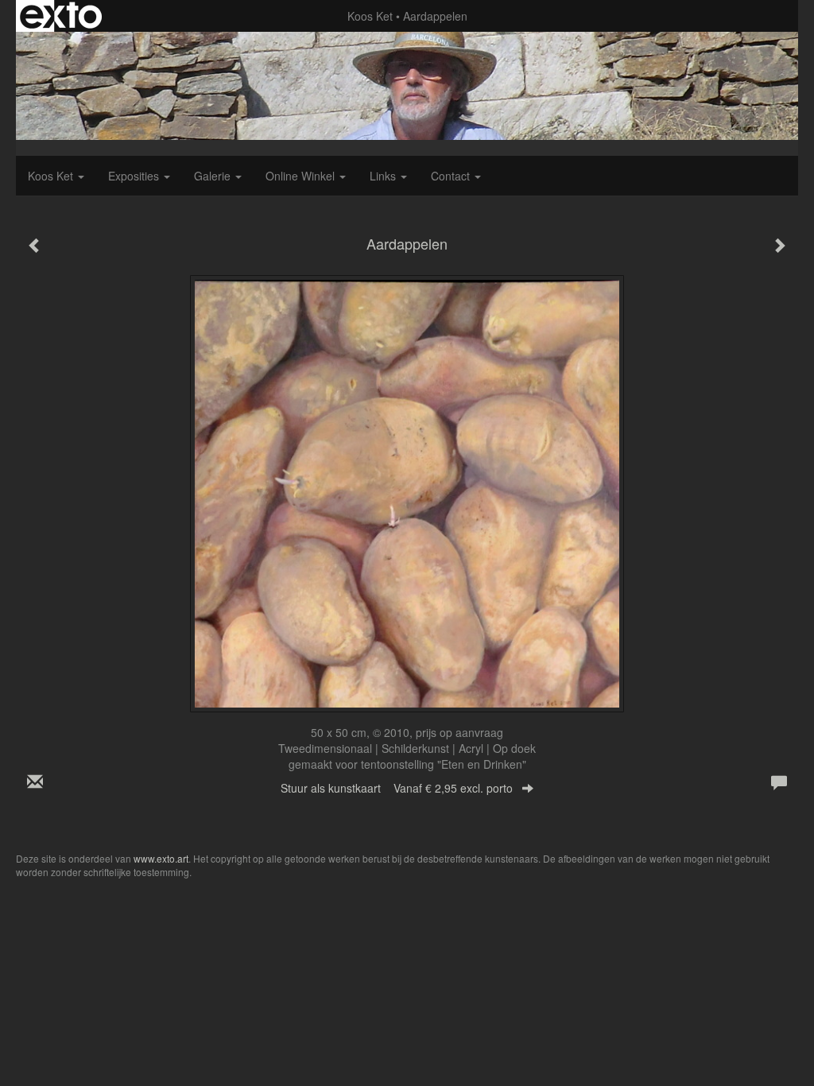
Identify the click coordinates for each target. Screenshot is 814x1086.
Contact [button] (452, 176)
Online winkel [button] (302, 176)
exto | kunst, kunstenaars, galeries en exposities (61, 16)
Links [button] (384, 176)
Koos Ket (370, 16)
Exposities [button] (135, 176)
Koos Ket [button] (52, 176)
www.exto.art (161, 858)
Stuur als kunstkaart (397, 788)
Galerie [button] (214, 176)
